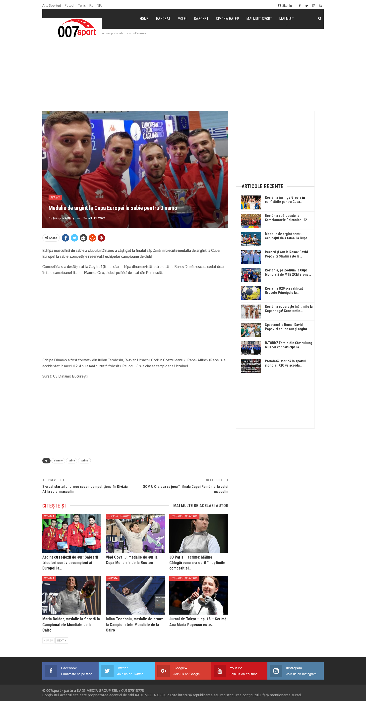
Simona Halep (227, 19)
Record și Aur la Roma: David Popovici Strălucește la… (286, 254)
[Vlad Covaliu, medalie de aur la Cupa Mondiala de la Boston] (135, 533)
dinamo (58, 460)
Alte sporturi (51, 5)
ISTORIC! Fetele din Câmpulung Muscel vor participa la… (288, 345)
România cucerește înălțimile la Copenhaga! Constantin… (289, 309)
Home (144, 19)
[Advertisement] (183, 73)
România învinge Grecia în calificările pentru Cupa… (285, 199)
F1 (91, 5)
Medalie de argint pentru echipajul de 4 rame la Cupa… (287, 236)
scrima (84, 460)
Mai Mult (286, 19)
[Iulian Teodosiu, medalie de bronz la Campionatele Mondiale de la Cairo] (135, 595)
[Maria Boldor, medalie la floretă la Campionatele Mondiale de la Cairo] (71, 595)
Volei (182, 19)
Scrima (55, 197)
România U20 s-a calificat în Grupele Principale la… (285, 290)
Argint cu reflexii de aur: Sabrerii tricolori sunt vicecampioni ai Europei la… (70, 563)
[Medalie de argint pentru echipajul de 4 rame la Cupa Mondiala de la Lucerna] (251, 239)
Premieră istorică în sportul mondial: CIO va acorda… (285, 363)
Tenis (82, 5)
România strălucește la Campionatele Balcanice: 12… (287, 218)
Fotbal (69, 5)
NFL (99, 5)
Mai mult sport (259, 19)
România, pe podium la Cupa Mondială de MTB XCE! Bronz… (288, 272)
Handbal (163, 19)
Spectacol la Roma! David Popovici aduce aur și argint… (287, 327)
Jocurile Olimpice (184, 516)
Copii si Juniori (118, 516)
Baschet (201, 19)
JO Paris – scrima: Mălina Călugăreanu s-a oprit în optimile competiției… (197, 563)
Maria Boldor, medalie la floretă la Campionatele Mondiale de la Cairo (71, 625)
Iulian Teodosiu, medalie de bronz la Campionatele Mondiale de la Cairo (134, 625)
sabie (71, 460)
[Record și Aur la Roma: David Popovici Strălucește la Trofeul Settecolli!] (251, 257)
